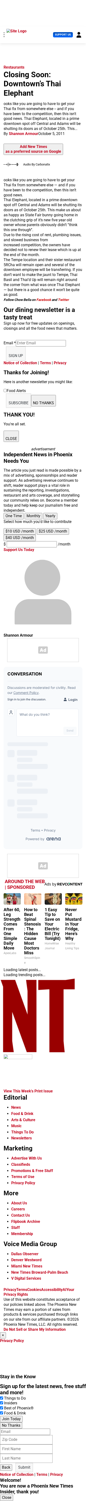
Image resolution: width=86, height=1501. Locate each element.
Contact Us (20, 1215)
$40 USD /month (19, 537)
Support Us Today (19, 549)
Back (6, 1467)
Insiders (10, 1403)
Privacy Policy (23, 1183)
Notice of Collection (20, 363)
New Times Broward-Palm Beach (39, 1272)
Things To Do (22, 1132)
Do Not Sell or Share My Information (35, 1329)
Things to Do (15, 1398)
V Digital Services (26, 1278)
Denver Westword (26, 1260)
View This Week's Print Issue (28, 1091)
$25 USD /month (53, 531)
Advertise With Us (26, 1158)
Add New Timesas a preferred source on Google (33, 149)
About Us (19, 1203)
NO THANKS (43, 403)
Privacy (60, 363)
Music (16, 1126)
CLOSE (11, 438)
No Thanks (11, 1425)
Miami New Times (26, 1266)
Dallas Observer (24, 1254)
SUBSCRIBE (18, 403)
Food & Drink (22, 1113)
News (16, 1107)
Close (6, 1497)
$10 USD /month (19, 531)
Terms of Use (22, 1176)
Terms (45, 363)
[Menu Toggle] (4, 35)
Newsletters (21, 1138)
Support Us (63, 34)
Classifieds (20, 1164)
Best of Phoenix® (19, 1408)
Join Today (11, 1419)
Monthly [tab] (33, 516)
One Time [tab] (13, 516)
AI (64, 1289)
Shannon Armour (23, 133)
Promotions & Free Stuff (32, 1170)
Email (10, 343)
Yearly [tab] (50, 516)
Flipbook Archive (25, 1221)
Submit (24, 1467)
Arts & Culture (23, 1120)
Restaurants (14, 67)
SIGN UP (16, 355)
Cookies (34, 1289)
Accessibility (52, 1289)
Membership (22, 1233)
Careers (18, 1209)
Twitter (63, 300)
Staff (15, 1227)
